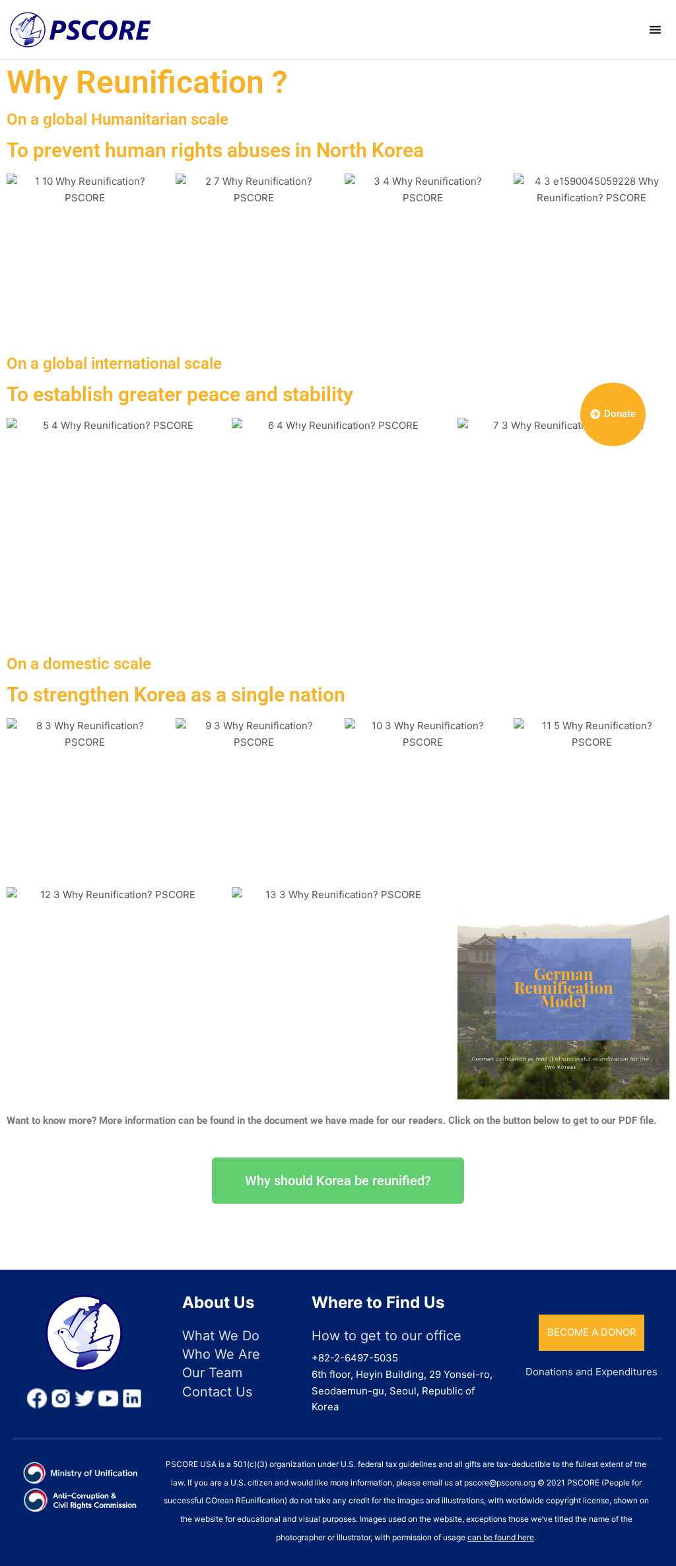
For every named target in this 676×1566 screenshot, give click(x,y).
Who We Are (221, 1354)
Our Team (212, 1373)
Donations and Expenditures (591, 1371)
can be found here (500, 1537)
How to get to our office (386, 1336)
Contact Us (217, 1392)
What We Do (220, 1336)
